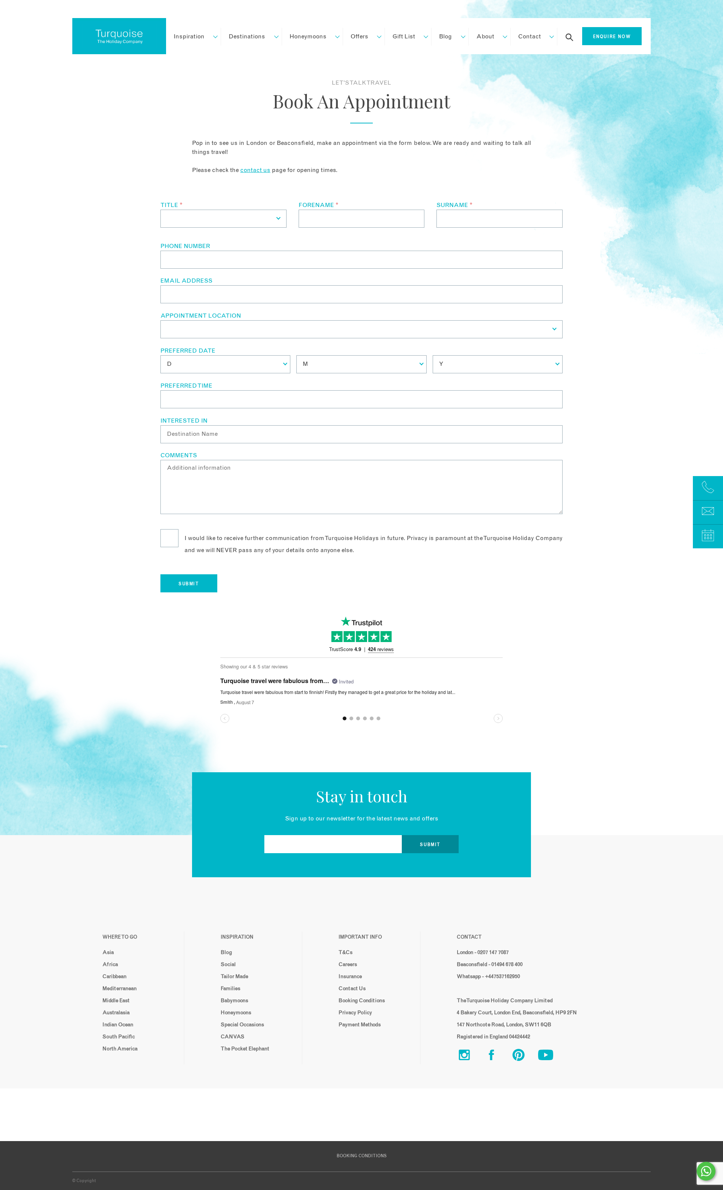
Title (171, 205)
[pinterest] (524, 1056)
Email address (186, 281)
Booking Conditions (362, 1000)
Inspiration (189, 36)
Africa (110, 964)
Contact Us (352, 988)
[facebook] (497, 1056)
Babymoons (234, 1000)
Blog (445, 36)
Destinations (247, 36)
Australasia (116, 1012)
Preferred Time (186, 386)
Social (228, 964)
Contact (529, 36)
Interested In (183, 421)
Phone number (185, 246)
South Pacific (118, 1036)
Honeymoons (308, 36)
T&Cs (345, 952)
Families (230, 988)
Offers (359, 36)
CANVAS (232, 1036)
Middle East (116, 1000)
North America (119, 1049)
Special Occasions (242, 1024)
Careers (348, 964)
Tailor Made (234, 976)
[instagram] (470, 1056)
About (485, 36)
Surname (454, 205)
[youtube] (551, 1056)
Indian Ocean (117, 1024)
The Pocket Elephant (245, 1049)
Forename (319, 205)
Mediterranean (119, 988)
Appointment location (200, 316)
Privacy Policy (355, 1012)
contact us (255, 170)
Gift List (403, 36)
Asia (108, 952)
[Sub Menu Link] (212, 36)
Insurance (350, 976)
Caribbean (114, 976)
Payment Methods (360, 1024)
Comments (178, 455)
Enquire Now (612, 37)
